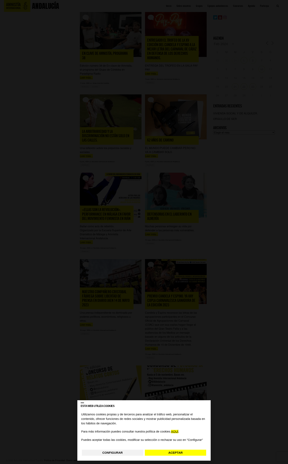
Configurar (112, 452)
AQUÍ (174, 431)
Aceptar (175, 452)
